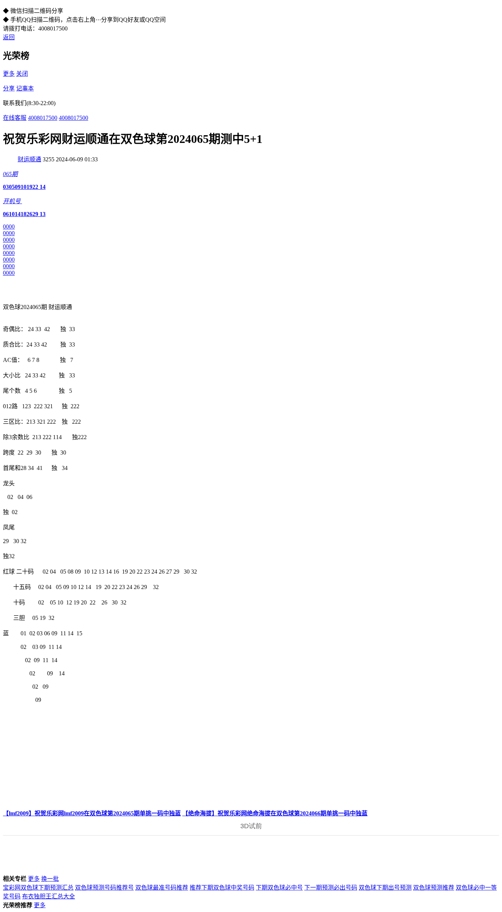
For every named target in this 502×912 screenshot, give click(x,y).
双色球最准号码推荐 (161, 887)
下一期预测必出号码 (330, 887)
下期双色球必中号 (279, 887)
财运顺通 (29, 159)
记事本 (25, 88)
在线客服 (14, 118)
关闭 (22, 74)
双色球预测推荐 (433, 887)
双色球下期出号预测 (385, 887)
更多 (9, 74)
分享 (9, 88)
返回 (9, 37)
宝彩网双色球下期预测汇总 (38, 887)
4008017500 (42, 118)
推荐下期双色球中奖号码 (222, 887)
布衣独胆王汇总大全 (48, 896)
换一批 (50, 879)
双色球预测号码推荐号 (104, 887)
